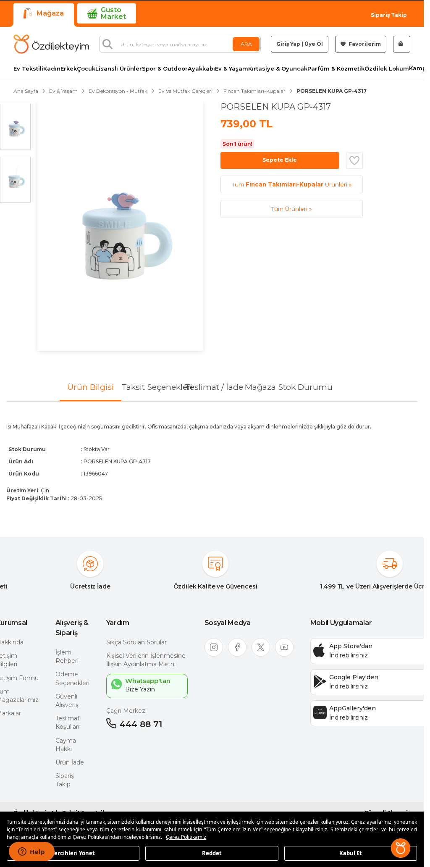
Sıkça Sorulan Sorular (136, 642)
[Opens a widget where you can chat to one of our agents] (31, 852)
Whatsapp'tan (147, 681)
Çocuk (86, 69)
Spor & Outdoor (165, 69)
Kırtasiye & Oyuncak (277, 69)
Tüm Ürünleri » (291, 184)
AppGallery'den (352, 708)
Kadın (51, 69)
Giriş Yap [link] (288, 44)
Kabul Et (350, 852)
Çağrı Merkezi (126, 711)
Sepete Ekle (279, 160)
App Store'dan (350, 646)
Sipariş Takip (389, 15)
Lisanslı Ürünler (118, 69)
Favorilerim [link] (364, 44)
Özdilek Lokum (386, 69)
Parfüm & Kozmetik (335, 69)
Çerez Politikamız (186, 837)
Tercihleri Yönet (73, 852)
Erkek (68, 69)
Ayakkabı (201, 69)
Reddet (212, 852)
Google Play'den (353, 677)
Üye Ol (313, 44)
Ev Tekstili (28, 69)
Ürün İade (69, 762)
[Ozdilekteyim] (51, 44)
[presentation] (211, 462)
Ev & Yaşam (231, 69)
